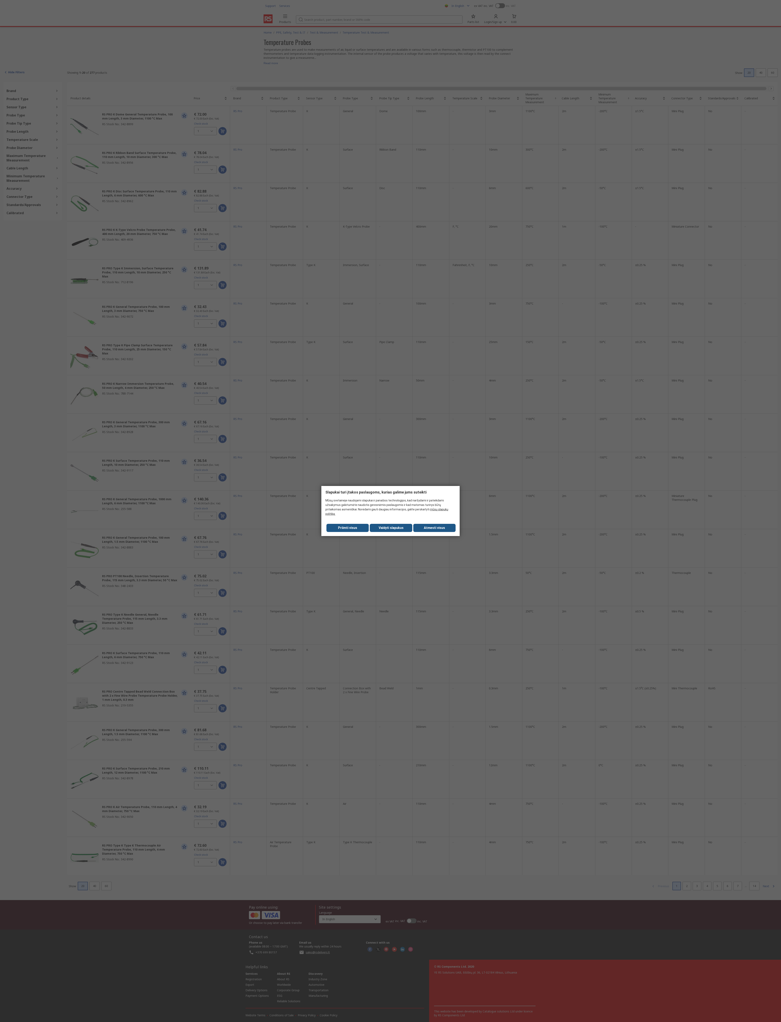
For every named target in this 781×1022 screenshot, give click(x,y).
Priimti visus (347, 528)
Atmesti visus (434, 528)
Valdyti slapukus (391, 528)
